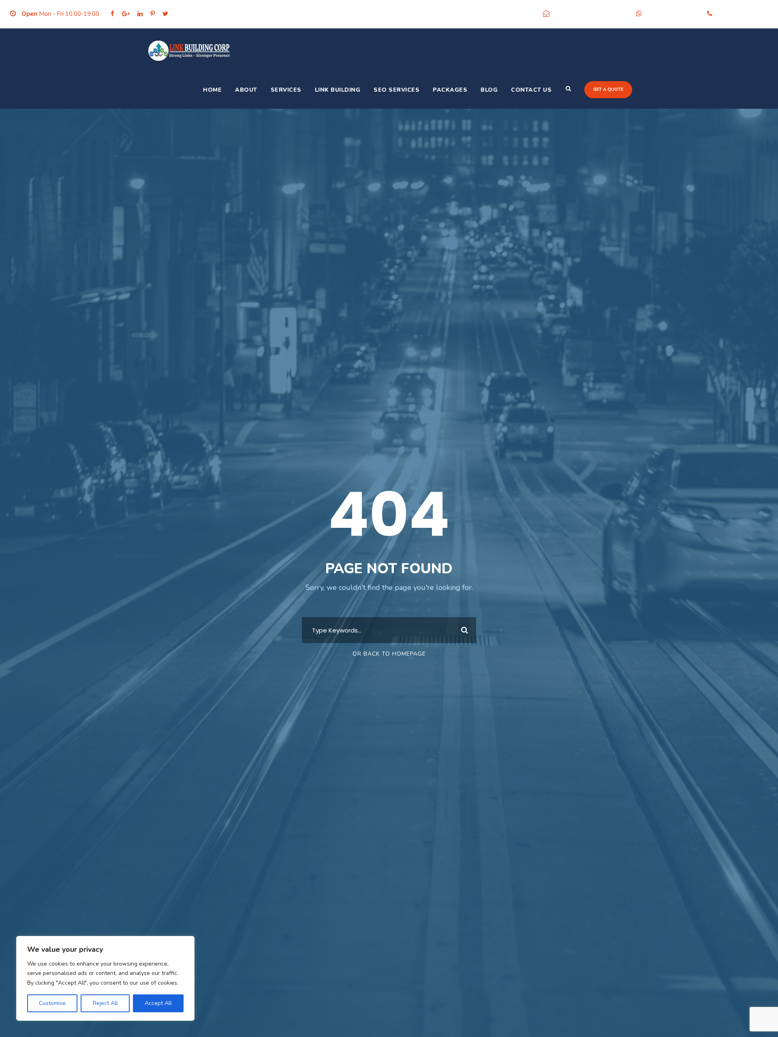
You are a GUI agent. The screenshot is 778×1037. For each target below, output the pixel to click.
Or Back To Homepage (389, 654)
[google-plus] (126, 14)
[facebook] (112, 14)
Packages (450, 90)
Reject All (105, 1003)
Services (286, 90)
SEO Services (396, 90)
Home (212, 90)
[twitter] (165, 14)
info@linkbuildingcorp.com (590, 14)
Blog (489, 90)
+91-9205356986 (672, 14)
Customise (52, 1003)
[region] (105, 978)
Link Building (338, 90)
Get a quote (608, 89)
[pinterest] (152, 14)
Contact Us (531, 90)
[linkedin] (140, 14)
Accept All (158, 1003)
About (246, 90)
